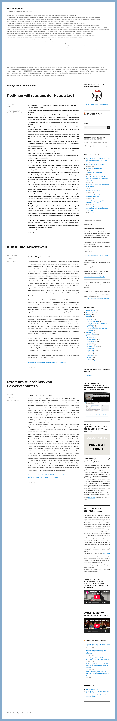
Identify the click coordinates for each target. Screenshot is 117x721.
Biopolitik (88, 314)
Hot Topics (89, 375)
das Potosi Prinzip (12, 261)
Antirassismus (90, 312)
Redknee (17, 111)
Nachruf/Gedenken (91, 334)
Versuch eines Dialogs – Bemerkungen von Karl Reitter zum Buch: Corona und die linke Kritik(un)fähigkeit (26, 56)
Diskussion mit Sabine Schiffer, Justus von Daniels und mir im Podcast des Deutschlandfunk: (24, 29)
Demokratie (9, 50)
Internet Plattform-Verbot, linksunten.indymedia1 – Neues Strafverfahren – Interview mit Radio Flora (26, 43)
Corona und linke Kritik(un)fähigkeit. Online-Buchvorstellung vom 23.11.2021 (52, 67)
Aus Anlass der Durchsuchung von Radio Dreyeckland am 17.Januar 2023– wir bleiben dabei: (77, 41)
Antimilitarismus (90, 310)
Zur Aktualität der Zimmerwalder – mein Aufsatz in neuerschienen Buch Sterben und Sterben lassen (67, 23)
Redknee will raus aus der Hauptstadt (40, 95)
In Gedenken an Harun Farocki (51, 73)
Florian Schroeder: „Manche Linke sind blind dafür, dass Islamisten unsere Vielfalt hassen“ (97, 673)
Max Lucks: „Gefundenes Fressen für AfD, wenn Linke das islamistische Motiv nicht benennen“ (97, 665)
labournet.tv (91, 498)
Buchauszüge (90, 327)
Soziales (10, 106)
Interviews (90, 330)
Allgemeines (90, 337)
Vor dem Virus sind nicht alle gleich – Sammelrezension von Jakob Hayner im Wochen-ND (23, 58)
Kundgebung (9, 401)
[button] (89, 146)
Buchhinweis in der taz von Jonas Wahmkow (51, 54)
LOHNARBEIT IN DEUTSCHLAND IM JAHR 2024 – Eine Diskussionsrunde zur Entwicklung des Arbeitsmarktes (27, 23)
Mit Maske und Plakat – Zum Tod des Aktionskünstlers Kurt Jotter (69, 37)
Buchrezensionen (93, 321)
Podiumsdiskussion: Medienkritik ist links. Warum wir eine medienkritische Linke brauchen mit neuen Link (26, 25)
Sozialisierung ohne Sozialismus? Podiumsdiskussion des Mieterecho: (20, 15)
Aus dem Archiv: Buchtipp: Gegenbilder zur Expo (16, 19)
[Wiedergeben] (86, 602)
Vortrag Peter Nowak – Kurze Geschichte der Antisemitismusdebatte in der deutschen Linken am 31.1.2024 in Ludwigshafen (66, 29)
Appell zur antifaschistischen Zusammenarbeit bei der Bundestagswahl (20, 21)
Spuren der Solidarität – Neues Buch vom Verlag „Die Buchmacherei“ (86, 25)
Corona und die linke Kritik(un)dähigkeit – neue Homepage (84, 35)
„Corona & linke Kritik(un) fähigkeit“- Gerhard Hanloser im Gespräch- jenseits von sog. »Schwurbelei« (85, 67)
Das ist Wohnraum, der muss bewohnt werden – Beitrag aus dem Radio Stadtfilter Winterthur (24, 27)
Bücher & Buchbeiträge (37, 71)
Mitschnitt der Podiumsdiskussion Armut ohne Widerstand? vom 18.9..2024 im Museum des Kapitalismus (54, 21)
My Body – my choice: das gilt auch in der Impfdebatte (60, 52)
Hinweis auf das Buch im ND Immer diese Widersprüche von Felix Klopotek (62, 56)
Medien (89, 354)
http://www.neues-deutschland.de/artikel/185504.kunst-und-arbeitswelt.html (48, 362)
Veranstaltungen (27, 71)
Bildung (89, 343)
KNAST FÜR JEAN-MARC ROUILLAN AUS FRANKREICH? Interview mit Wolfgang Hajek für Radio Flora (26, 73)
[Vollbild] (108, 602)
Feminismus (90, 345)
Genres (14, 71)
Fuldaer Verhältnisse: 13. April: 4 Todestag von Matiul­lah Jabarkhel (90, 43)
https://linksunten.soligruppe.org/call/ (97, 104)
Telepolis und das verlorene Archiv (33, 19)
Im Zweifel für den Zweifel (93, 190)
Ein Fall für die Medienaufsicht (94, 168)
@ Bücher (89, 319)
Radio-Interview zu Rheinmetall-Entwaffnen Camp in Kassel (61, 35)
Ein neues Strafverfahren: (100, 41)
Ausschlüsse (11, 400)
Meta (65, 71)
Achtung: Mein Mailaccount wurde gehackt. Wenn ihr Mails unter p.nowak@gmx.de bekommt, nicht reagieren (27, 35)
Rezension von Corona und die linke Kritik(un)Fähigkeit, (82, 52)
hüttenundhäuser (92, 346)
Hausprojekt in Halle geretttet (94, 172)
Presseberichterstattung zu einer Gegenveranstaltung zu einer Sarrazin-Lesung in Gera (75, 73)
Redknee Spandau (11, 112)
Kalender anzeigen (104, 146)
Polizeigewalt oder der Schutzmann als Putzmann (99, 29)
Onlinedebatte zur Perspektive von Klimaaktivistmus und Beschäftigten (20, 33)
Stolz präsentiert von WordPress (24, 713)
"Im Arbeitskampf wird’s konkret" (97, 328)
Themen (8, 71)
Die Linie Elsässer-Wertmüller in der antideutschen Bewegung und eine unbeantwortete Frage (25, 17)
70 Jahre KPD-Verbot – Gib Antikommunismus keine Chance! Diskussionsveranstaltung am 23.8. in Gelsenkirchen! (55, 15)
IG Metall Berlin (12, 110)
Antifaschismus (91, 339)
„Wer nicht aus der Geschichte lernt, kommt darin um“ (60, 33)
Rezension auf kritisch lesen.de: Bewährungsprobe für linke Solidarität (75, 54)
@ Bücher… (20, 71)
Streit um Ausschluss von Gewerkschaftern (29, 384)
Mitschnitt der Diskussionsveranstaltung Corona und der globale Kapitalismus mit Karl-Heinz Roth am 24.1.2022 (28, 52)
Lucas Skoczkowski (11, 111)
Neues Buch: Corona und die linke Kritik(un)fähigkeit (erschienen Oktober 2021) (22, 67)
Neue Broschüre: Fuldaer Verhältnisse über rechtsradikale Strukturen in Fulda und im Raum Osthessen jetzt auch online (29, 45)
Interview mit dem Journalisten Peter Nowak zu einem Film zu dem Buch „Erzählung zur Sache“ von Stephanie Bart (87, 27)
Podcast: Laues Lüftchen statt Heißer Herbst (85, 31)
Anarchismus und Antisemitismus (95, 164)
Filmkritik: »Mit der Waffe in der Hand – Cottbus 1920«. (82, 33)
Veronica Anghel (90, 361)
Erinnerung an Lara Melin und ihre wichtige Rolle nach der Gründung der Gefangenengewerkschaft (61, 58)
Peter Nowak (15, 8)
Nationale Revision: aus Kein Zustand (42, 33)
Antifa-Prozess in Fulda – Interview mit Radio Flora (54, 75)
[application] (97, 597)
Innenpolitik (90, 348)
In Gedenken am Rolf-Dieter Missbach (55, 25)
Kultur (10, 258)
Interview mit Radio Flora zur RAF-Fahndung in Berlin (54, 27)
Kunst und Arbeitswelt (27, 247)
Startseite (82, 69)
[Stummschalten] (105, 602)
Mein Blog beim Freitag (96, 640)
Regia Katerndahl (18, 112)
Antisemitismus (91, 341)
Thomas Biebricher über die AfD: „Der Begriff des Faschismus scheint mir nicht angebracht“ (97, 178)
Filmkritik (88, 316)
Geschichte (89, 332)
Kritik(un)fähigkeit (76, 50)
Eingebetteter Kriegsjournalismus (70, 43)
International (90, 350)
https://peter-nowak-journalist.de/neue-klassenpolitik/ (96, 298)
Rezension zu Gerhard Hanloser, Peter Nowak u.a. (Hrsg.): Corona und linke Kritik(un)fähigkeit (24, 54)
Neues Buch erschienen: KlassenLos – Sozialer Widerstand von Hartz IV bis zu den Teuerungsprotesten (26, 31)
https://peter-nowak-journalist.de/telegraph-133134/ (96, 255)
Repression (90, 355)
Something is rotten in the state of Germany (54, 43)
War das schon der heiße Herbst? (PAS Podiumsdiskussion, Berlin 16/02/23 (61, 31)
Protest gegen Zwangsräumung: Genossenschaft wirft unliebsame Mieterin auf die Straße (97, 208)
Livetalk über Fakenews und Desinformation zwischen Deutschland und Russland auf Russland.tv (87, 71)
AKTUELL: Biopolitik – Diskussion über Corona (98, 69)
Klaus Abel (18, 110)
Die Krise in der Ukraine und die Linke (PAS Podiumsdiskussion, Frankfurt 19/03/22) (69, 45)
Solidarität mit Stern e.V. (67, 25)
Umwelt (89, 359)
